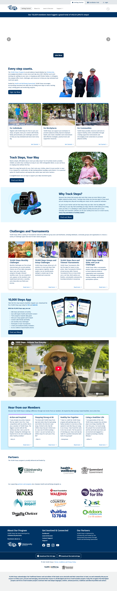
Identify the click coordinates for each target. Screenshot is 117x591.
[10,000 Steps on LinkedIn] (48, 546)
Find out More (17, 180)
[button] (108, 9)
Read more (26, 287)
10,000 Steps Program (17, 72)
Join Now (58, 55)
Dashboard (45, 533)
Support (44, 540)
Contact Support (47, 538)
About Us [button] (37, 8)
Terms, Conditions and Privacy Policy (65, 562)
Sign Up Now (15, 92)
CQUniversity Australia (14, 535)
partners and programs (24, 484)
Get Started (34, 144)
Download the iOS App (47, 556)
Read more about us (13, 539)
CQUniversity (50, 72)
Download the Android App (70, 556)
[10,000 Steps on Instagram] (53, 546)
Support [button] (59, 8)
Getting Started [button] (26, 8)
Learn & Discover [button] (48, 8)
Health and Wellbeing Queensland (25, 83)
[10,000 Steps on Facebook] (44, 546)
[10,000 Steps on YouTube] (57, 546)
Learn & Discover (47, 536)
